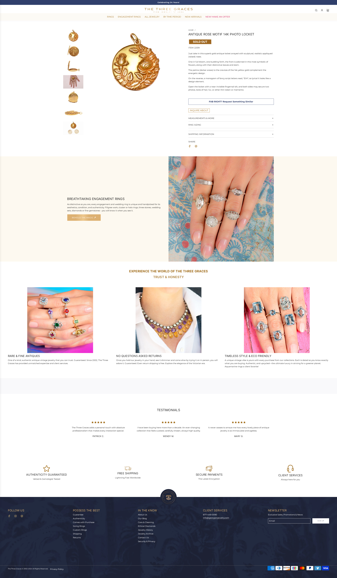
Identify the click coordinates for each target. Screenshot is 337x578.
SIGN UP (321, 521)
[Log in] (322, 10)
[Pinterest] (22, 516)
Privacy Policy (57, 569)
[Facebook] (9, 516)
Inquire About (199, 110)
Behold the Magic (83, 217)
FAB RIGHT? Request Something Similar (231, 101)
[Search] (316, 10)
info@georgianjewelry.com (216, 518)
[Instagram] (15, 516)
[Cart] (328, 10)
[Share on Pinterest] (196, 146)
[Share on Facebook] (190, 146)
